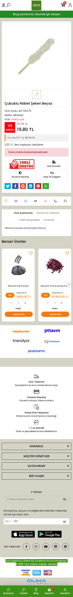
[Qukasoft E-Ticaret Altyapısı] (36, 581)
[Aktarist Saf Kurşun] (18, 266)
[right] (69, 285)
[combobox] (8, 521)
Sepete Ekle (19, 314)
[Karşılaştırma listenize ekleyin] (36, 201)
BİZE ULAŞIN (36, 476)
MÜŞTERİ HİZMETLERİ (37, 456)
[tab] (23, 213)
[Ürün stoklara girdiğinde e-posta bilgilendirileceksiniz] (46, 201)
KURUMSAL (36, 446)
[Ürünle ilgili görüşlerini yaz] (27, 201)
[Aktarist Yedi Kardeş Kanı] (54, 266)
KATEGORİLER (36, 466)
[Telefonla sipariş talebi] (56, 201)
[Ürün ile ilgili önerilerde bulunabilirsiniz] (66, 201)
